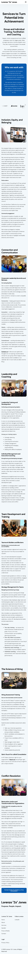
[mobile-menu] (26, 2)
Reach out (12, 759)
